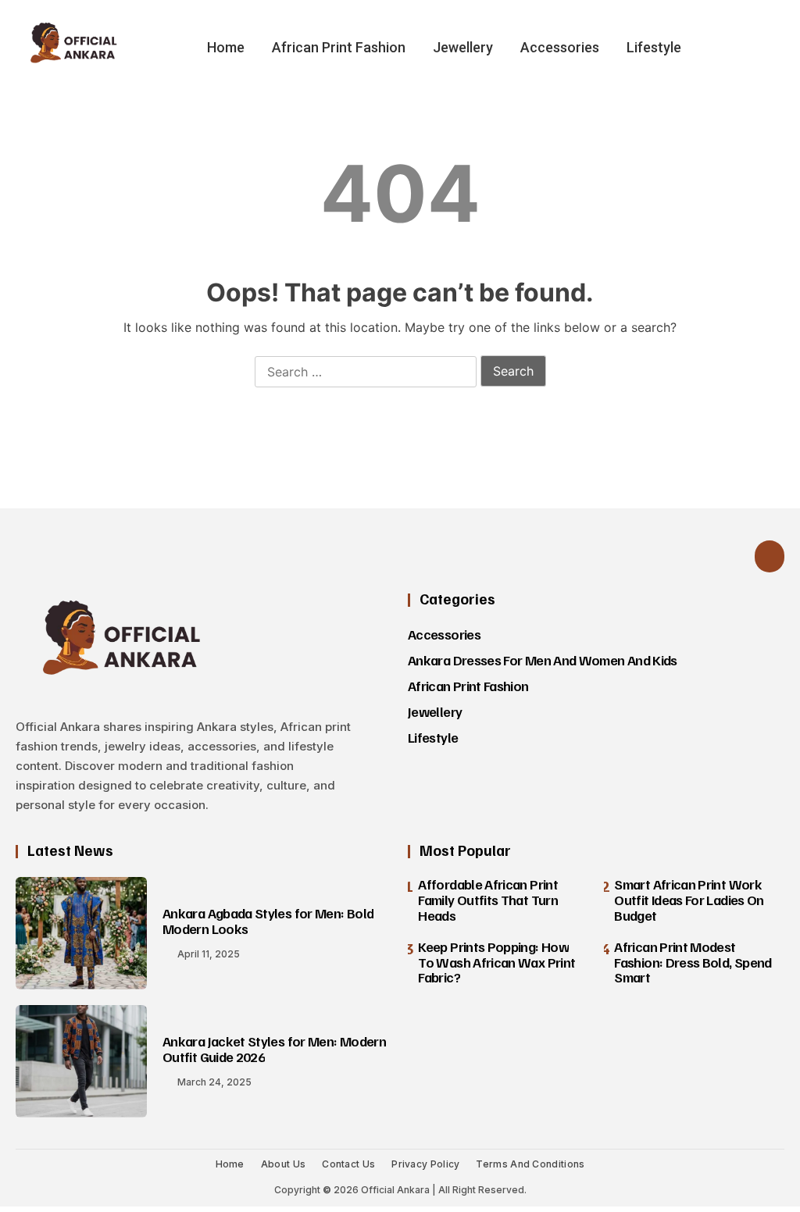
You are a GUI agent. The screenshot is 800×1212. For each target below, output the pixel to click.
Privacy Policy (425, 1164)
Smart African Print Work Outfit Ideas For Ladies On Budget (688, 899)
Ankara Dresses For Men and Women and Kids (542, 659)
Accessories (559, 47)
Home (226, 47)
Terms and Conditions (530, 1164)
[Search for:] (366, 372)
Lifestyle (654, 47)
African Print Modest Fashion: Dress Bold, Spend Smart (692, 962)
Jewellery (463, 47)
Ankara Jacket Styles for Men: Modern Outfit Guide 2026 (274, 1048)
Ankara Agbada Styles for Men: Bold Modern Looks (267, 920)
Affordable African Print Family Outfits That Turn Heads (488, 899)
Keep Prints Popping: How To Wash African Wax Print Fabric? (496, 962)
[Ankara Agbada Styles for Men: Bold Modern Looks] (81, 933)
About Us (283, 1164)
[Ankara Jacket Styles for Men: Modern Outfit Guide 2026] (81, 1061)
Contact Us (348, 1164)
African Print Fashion (338, 47)
